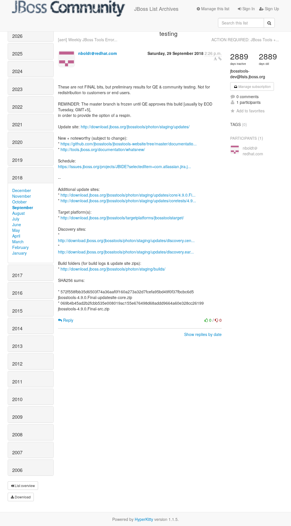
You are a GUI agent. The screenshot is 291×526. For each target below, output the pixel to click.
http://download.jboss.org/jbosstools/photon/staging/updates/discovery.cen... (126, 240)
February (20, 247)
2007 (17, 452)
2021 (17, 124)
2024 (17, 71)
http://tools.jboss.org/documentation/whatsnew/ (103, 149)
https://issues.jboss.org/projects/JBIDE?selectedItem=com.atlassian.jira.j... (124, 166)
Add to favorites (250, 111)
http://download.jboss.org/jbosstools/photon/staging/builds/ (113, 269)
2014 (17, 328)
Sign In (248, 8)
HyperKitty (144, 519)
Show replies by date (203, 334)
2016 (17, 292)
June (16, 224)
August (18, 213)
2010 (17, 399)
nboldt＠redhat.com (97, 53)
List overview (24, 485)
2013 (17, 346)
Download (22, 496)
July (15, 219)
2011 (17, 381)
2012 (17, 363)
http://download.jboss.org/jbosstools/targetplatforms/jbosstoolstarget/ (122, 217)
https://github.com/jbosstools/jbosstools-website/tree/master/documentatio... (129, 144)
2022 (17, 106)
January (19, 253)
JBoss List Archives (156, 8)
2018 (17, 177)
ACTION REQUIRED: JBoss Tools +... (245, 39)
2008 (17, 434)
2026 (17, 35)
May (16, 230)
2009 (17, 416)
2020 (17, 142)
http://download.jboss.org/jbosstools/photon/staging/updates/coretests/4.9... (128, 200)
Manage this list (214, 8)
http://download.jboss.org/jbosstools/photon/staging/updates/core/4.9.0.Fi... (128, 195)
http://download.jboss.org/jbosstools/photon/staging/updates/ (135, 126)
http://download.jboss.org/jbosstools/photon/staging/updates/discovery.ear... (126, 252)
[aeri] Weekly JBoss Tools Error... (87, 39)
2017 (17, 275)
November (21, 196)
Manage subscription (254, 86)
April (16, 236)
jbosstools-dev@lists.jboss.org (247, 73)
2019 (17, 159)
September (22, 207)
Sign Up (271, 8)
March (18, 241)
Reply (67, 320)
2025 (17, 53)
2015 (17, 310)
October (19, 202)
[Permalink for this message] (220, 58)
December (21, 190)
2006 (17, 470)
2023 (17, 89)
